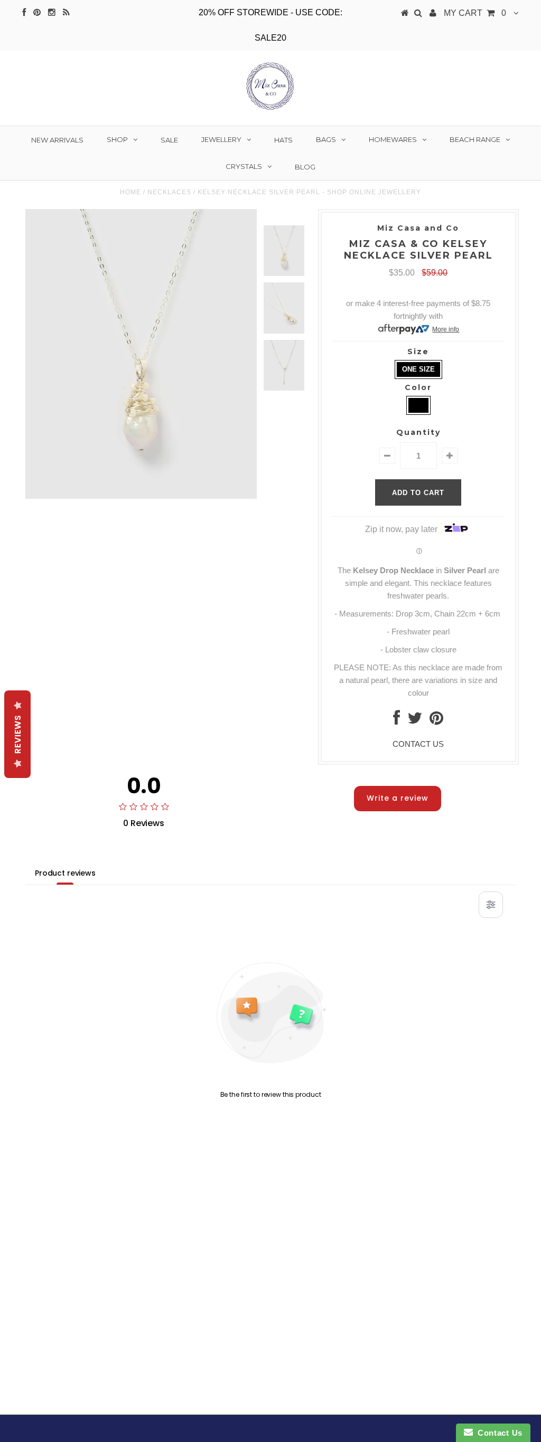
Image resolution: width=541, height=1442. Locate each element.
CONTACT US (418, 743)
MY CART (475, 12)
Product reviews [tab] (65, 873)
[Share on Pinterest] (436, 720)
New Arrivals (57, 140)
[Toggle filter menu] (491, 904)
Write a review (397, 798)
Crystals (244, 166)
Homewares (393, 139)
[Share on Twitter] (414, 720)
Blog (305, 167)
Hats (283, 140)
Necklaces (169, 192)
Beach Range (475, 139)
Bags (326, 139)
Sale (169, 140)
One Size (418, 369)
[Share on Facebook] (396, 720)
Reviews (18, 734)
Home (130, 192)
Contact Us (498, 1432)
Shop (117, 139)
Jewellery (221, 139)
